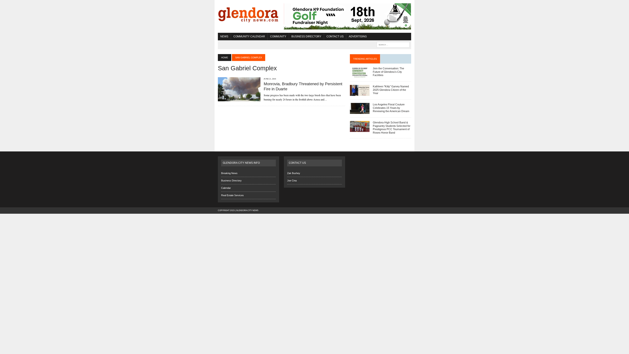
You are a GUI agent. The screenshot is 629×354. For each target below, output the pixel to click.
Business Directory (306, 36)
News (224, 36)
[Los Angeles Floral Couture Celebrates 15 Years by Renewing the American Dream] (360, 111)
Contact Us (335, 36)
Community (278, 36)
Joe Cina (292, 180)
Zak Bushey (293, 173)
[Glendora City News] (248, 13)
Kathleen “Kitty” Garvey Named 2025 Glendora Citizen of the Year (391, 90)
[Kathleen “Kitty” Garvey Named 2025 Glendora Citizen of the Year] (360, 93)
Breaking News (229, 173)
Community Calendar (249, 36)
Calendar (226, 188)
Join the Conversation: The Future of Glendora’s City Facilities (388, 72)
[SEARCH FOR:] (393, 44)
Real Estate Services (232, 195)
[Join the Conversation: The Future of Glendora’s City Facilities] (360, 75)
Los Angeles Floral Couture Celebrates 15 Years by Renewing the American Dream (391, 108)
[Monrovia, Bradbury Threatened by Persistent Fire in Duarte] (239, 99)
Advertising (358, 36)
